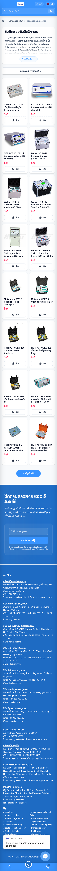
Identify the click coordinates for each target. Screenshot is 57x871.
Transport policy (38, 828)
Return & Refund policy (41, 824)
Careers (8, 821)
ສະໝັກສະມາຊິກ (28, 540)
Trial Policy (36, 831)
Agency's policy (12, 815)
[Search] (51, 11)
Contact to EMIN (12, 831)
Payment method (38, 821)
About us (9, 812)
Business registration (14, 818)
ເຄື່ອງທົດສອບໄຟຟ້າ (15, 21)
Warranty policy (38, 834)
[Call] (28, 867)
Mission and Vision (39, 818)
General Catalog (12, 834)
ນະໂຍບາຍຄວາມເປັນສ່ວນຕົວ (28, 549)
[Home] (3, 21)
